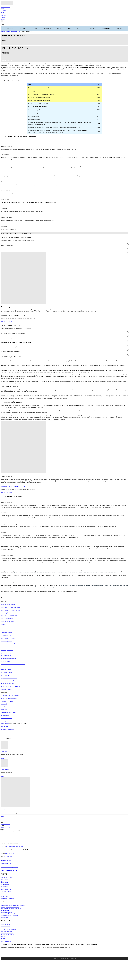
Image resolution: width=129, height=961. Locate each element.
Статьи (59, 28)
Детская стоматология (6, 877)
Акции (69, 28)
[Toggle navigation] (2, 21)
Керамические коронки (7, 933)
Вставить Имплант (6, 860)
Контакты (3, 19)
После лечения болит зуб (7, 681)
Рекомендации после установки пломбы (11, 908)
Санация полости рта (6, 672)
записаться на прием (6, 44)
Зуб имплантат (4, 896)
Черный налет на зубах (7, 707)
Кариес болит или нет (6, 661)
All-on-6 (2, 893)
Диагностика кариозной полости (9, 915)
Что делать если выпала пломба (9, 698)
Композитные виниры (6, 632)
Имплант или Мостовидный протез (10, 914)
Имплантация (4, 886)
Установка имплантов (6, 931)
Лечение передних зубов (7, 621)
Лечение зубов (4, 879)
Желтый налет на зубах (7, 701)
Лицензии (3, 15)
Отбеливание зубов (6, 894)
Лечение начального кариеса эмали (10, 610)
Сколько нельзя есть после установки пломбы (13, 664)
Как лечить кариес (5, 667)
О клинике (3, 10)
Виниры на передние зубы (7, 629)
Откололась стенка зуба (7, 867)
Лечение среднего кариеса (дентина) (10, 607)
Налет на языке (5, 917)
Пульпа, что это (5, 675)
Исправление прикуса (6, 889)
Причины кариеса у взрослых (8, 653)
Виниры (3, 624)
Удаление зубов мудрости (7, 934)
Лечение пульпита (5, 926)
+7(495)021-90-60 (7, 60)
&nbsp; (2, 8)
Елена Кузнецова (5, 769)
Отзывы (3, 17)
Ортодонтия (4, 881)
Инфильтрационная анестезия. (9, 678)
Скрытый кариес (5, 709)
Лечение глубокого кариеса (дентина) (10, 613)
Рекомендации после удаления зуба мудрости (13, 905)
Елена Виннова (4, 810)
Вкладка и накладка (6, 940)
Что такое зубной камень (7, 729)
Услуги (2, 12)
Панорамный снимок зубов (16, 846)
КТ (6, 846)
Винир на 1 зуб (4, 627)
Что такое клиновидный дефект (9, 658)
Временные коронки (6, 635)
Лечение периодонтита (7, 927)
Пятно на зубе (4, 726)
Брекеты (3, 938)
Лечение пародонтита (6, 941)
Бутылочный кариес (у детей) (8, 712)
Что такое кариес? (5, 715)
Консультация (4, 882)
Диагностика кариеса (6, 718)
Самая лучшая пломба (6, 689)
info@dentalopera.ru (5, 824)
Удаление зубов (5, 884)
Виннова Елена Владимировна (13, 486)
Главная (3, 31)
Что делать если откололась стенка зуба (11, 686)
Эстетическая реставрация (8, 898)
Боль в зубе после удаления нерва (10, 695)
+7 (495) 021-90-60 (5, 7)
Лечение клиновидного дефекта (9, 615)
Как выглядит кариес (6, 655)
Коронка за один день (6, 641)
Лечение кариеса (5, 924)
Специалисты (4, 14)
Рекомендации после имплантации (10, 907)
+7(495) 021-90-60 (9, 853)
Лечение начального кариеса (8, 638)
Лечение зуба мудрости (7, 618)
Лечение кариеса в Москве (13, 31)
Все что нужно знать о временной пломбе (12, 721)
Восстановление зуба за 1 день (9, 870)
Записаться (119, 28)
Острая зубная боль (6, 669)
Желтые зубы (4, 704)
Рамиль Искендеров (6, 751)
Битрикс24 (73, 958)
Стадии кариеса (5, 723)
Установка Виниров (6, 891)
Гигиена (3, 888)
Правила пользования (6, 953)
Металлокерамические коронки (9, 929)
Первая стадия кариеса (7, 650)
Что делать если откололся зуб (9, 683)
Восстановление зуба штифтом (9, 644)
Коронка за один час (6, 863)
